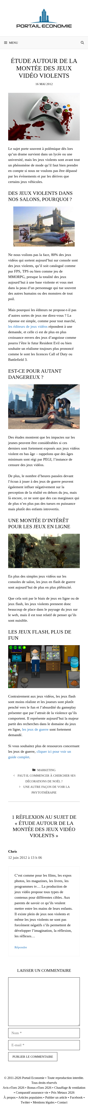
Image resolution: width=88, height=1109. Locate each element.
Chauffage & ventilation (69, 1087)
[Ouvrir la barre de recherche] (82, 43)
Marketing (46, 770)
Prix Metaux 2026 (62, 1092)
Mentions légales (43, 1102)
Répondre (21, 947)
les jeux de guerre (35, 729)
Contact (62, 1102)
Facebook (76, 1097)
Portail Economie (33, 1078)
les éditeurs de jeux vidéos (27, 326)
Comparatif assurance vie (32, 1092)
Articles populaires (30, 1097)
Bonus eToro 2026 (39, 1087)
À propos (9, 1097)
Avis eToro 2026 (13, 1087)
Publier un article (56, 1097)
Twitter (25, 1102)
